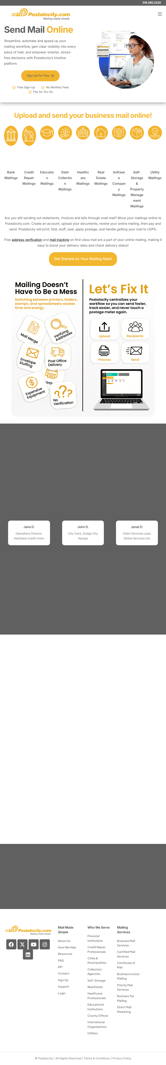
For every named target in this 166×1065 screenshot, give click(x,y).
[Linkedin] (28, 954)
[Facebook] (11, 944)
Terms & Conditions (97, 1058)
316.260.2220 (152, 2)
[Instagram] (45, 944)
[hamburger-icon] (160, 14)
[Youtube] (34, 944)
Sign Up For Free (38, 75)
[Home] (40, 14)
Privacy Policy (122, 1058)
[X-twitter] (22, 944)
